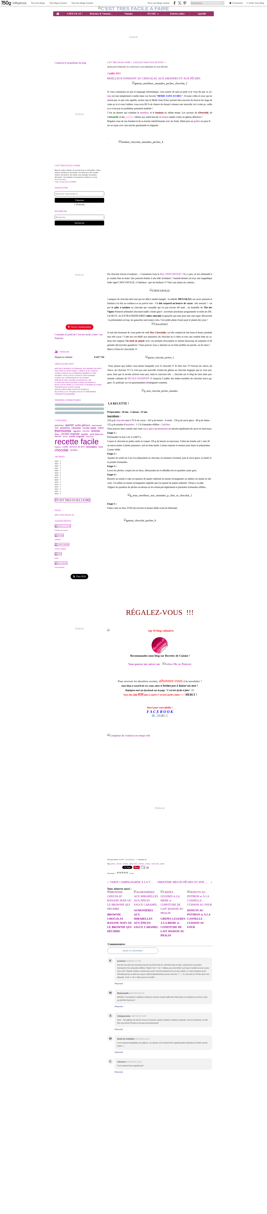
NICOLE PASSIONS (138, 378)
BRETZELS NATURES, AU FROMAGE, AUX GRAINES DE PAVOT (78, 368)
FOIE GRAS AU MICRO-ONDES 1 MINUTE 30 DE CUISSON (76, 371)
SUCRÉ (151, 14)
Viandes (128, 14)
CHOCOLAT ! (75, 14)
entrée (95, 431)
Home (58, 12)
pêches (166, 424)
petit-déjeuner (96, 434)
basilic (84, 434)
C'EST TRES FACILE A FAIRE (118, 62)
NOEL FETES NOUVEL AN (64, 515)
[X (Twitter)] (180, 3)
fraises (58, 447)
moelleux (144, 112)
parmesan (97, 425)
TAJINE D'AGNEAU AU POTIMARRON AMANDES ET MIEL (76, 373)
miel (56, 428)
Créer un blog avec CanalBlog (65, 182)
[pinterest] (185, 3)
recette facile (77, 441)
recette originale (70, 434)
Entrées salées (177, 14)
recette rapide (89, 428)
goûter (197, 121)
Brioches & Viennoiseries (101, 14)
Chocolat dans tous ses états (148, 62)
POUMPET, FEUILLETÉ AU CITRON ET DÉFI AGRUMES (75, 375)
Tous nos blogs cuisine (158, 3)
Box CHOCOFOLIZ (171, 274)
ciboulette (76, 428)
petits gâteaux (82, 425)
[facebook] (174, 3)
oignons (77, 431)
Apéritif (202, 14)
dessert (58, 437)
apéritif (69, 425)
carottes (74, 450)
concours (90, 437)
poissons (65, 428)
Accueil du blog (60, 179)
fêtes (57, 434)
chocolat (61, 450)
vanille (65, 447)
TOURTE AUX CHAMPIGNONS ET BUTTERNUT (72, 378)
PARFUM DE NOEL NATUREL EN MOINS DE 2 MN (73, 380)
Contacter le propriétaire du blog (70, 63)
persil (65, 436)
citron (101, 428)
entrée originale (76, 436)
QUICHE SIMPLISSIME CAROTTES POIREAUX (72, 389)
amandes (129, 424)
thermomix (63, 431)
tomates (91, 446)
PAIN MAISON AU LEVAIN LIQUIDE (67, 387)
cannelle (86, 431)
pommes (59, 425)
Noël (100, 447)
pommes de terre (77, 447)
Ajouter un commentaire (133, 951)
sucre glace (148, 428)
